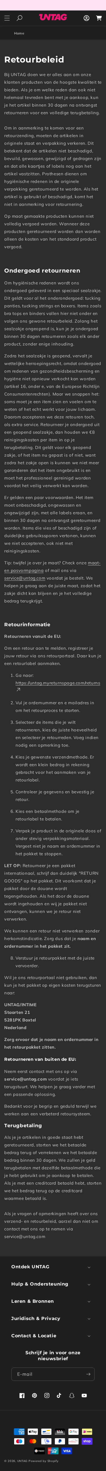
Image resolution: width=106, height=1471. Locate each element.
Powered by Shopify (44, 1461)
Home (19, 33)
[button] (7, 18)
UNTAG (22, 1461)
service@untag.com (24, 578)
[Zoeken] (19, 18)
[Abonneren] (88, 1374)
